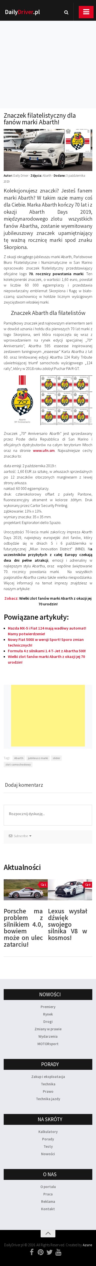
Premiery (48, 1006)
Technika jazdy (48, 1098)
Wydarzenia (48, 1036)
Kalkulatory (48, 1131)
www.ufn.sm (44, 450)
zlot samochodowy (18, 764)
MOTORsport (48, 1043)
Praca (48, 1194)
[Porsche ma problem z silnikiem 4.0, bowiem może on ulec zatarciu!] (26, 889)
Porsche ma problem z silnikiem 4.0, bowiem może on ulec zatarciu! (23, 927)
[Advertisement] (48, 58)
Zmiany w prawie (48, 1029)
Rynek (48, 1014)
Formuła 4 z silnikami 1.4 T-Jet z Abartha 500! (47, 650)
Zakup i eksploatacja (48, 1076)
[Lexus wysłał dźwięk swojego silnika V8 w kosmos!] (70, 889)
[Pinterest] (40, 1252)
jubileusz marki (38, 758)
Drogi (48, 1021)
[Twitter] (49, 1252)
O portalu (48, 1186)
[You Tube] (58, 1252)
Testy (48, 1146)
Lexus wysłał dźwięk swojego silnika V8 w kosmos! (67, 924)
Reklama (48, 1201)
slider (56, 758)
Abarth (18, 758)
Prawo (48, 1091)
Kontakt (48, 1209)
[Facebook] (31, 1252)
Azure (87, 1245)
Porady (48, 1139)
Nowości (48, 1153)
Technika (48, 1084)
